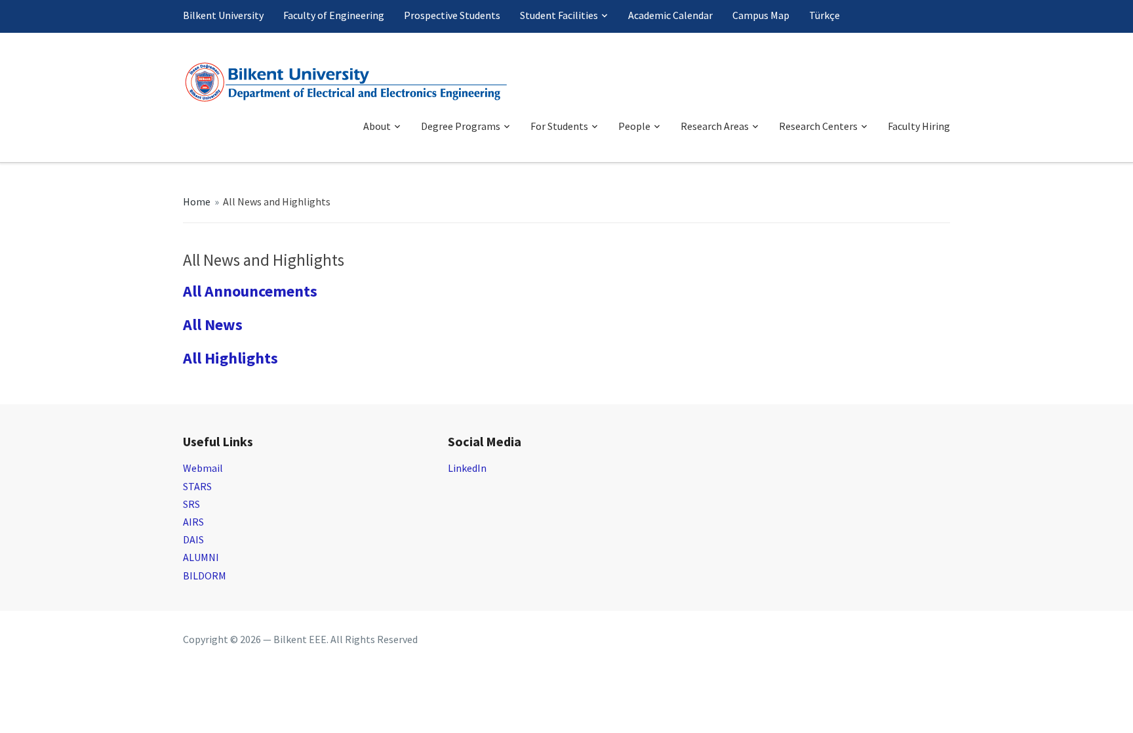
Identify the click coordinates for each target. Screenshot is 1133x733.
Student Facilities (559, 15)
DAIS (193, 539)
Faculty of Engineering (333, 15)
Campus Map (760, 15)
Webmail (203, 467)
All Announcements (250, 291)
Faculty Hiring (919, 126)
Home (196, 201)
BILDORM (204, 575)
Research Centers (818, 126)
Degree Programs (460, 126)
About (377, 126)
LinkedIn (467, 467)
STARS (197, 486)
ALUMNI (201, 557)
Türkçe (824, 15)
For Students (559, 126)
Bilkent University (223, 15)
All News (213, 324)
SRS (191, 504)
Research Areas (715, 126)
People (634, 126)
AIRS (193, 521)
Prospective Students (452, 15)
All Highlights (230, 358)
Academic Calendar (670, 15)
